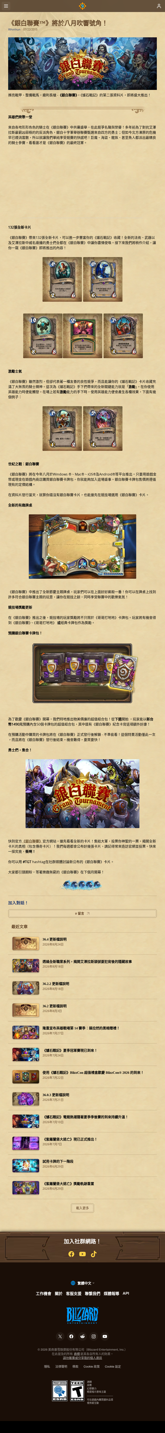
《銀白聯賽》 (32, 841)
